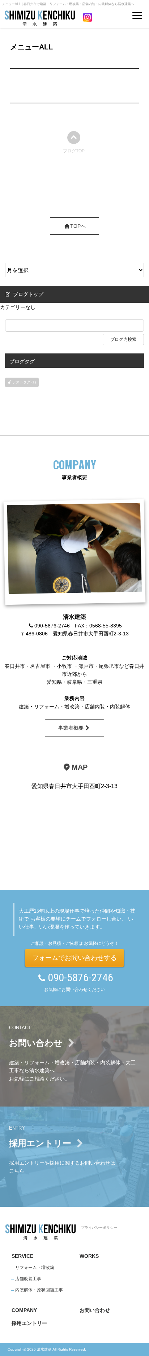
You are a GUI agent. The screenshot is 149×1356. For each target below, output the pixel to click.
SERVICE (22, 1256)
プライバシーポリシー (99, 1228)
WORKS (89, 1256)
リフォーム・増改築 (34, 1267)
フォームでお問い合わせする (74, 957)
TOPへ (78, 226)
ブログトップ (27, 294)
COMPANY (24, 1310)
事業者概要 (71, 728)
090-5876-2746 (80, 977)
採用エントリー (29, 1323)
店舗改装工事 (28, 1278)
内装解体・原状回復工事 (39, 1289)
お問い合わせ (95, 1310)
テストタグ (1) (24, 382)
